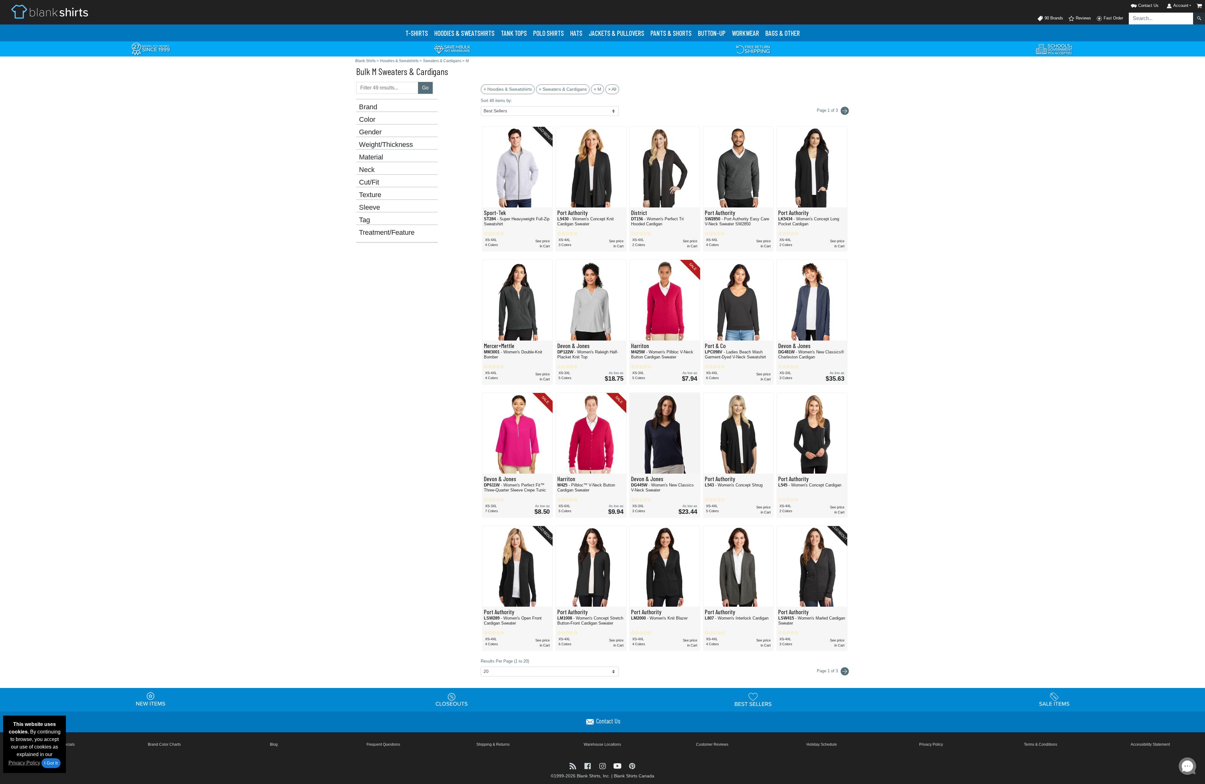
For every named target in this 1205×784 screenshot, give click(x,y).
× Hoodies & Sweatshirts (508, 89)
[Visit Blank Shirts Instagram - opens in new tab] (603, 765)
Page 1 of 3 (828, 671)
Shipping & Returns (493, 744)
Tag (364, 220)
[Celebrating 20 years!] (150, 48)
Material (371, 157)
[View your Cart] (1199, 6)
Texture (370, 194)
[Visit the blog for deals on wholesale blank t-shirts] (573, 765)
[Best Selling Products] (753, 699)
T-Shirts (416, 33)
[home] (50, 11)
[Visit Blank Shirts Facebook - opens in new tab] (588, 765)
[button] (1137, 4)
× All (612, 89)
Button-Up (712, 33)
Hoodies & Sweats (464, 33)
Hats (576, 33)
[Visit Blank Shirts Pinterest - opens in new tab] (632, 765)
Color (367, 119)
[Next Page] (845, 111)
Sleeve (369, 207)
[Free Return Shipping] (753, 48)
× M (597, 89)
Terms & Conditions (1040, 744)
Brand (368, 107)
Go (425, 87)
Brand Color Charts (164, 744)
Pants (671, 33)
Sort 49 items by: (496, 100)
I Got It (51, 762)
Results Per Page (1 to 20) (505, 661)
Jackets (616, 33)
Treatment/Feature (387, 232)
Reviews (1082, 18)
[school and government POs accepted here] (1054, 49)
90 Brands (1053, 18)
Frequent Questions (383, 744)
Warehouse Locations (602, 744)
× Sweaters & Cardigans (563, 89)
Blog (274, 744)
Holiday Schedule (821, 744)
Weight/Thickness (386, 144)
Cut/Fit (369, 182)
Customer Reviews (712, 744)
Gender (370, 132)
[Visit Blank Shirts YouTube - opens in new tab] (618, 765)
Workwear (745, 33)
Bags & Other (782, 33)
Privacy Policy (24, 762)
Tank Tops (514, 33)
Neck (367, 169)
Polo (548, 33)
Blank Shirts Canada (634, 775)
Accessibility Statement (1150, 744)
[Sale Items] (1054, 699)
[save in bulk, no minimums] (451, 48)
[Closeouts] (451, 699)
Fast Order (1112, 18)
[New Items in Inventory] (150, 699)
